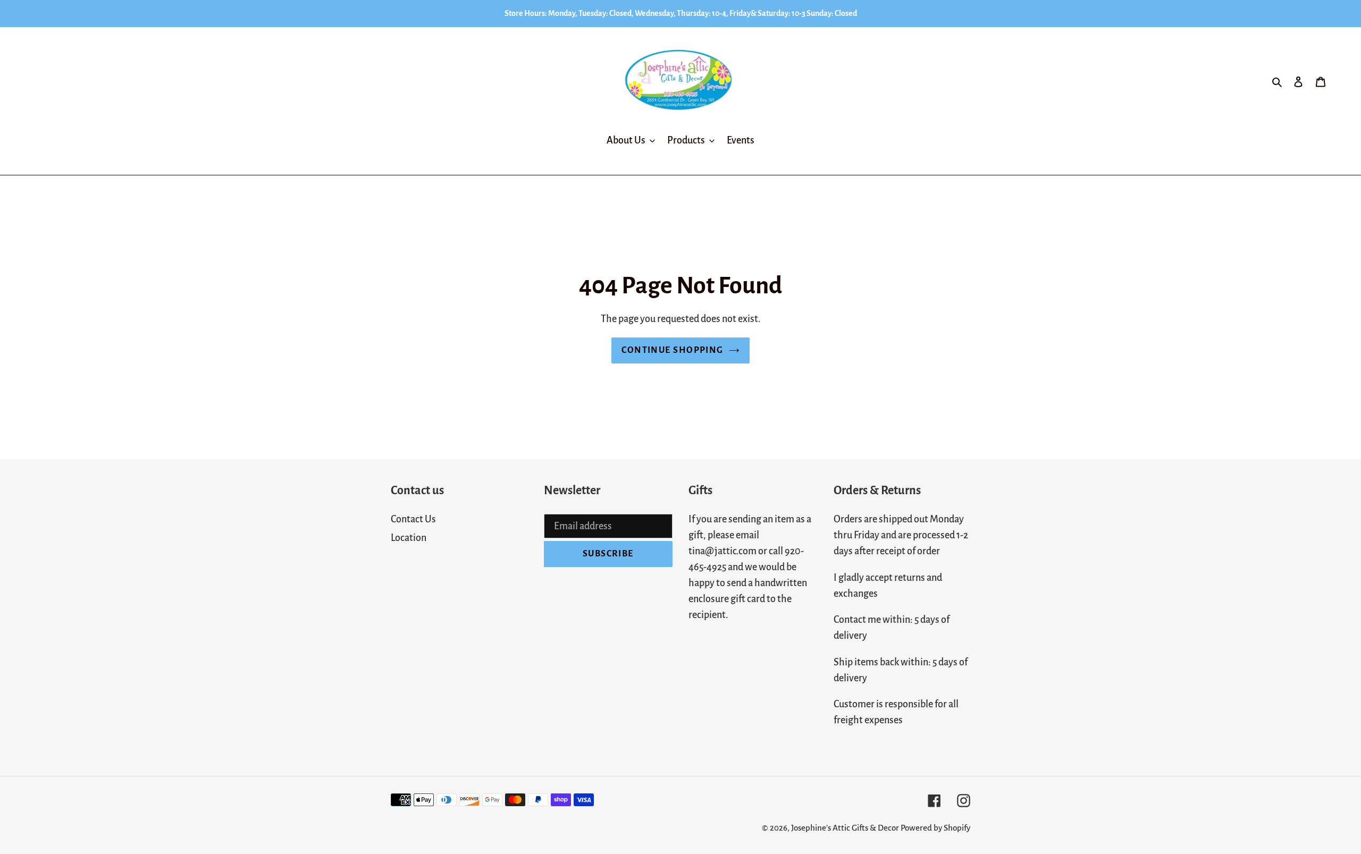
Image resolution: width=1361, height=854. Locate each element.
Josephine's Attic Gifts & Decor (845, 827)
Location (408, 537)
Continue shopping (672, 350)
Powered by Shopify (935, 827)
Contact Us (413, 519)
